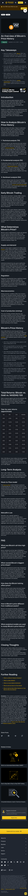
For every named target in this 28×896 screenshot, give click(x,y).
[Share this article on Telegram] (15, 736)
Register (20, 2)
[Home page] (9, 3)
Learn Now (24, 8)
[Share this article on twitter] (2, 736)
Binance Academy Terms (10, 889)
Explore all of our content (13, 831)
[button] (25, 2)
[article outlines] (25, 10)
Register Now (14, 817)
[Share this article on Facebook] (8, 736)
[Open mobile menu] (25, 2)
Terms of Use (22, 888)
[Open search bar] (15, 2)
